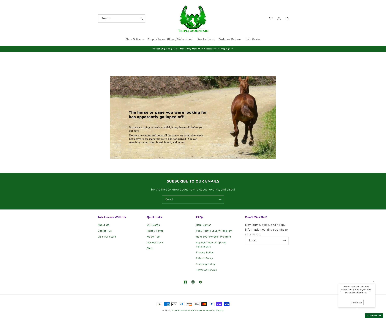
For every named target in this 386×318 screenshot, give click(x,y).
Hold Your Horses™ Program (213, 236)
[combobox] (121, 18)
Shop (150, 248)
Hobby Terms (155, 230)
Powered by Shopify (213, 310)
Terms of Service (206, 269)
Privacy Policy (205, 252)
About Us (103, 224)
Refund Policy (204, 258)
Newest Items (155, 242)
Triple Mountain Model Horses (187, 310)
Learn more (357, 302)
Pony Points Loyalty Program (214, 230)
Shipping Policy (205, 264)
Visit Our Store (107, 236)
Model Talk (153, 236)
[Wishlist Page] (271, 18)
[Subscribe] (220, 199)
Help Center (203, 224)
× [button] (373, 281)
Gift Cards (153, 224)
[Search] (141, 18)
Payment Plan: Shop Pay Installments (211, 244)
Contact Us (105, 230)
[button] (134, 39)
